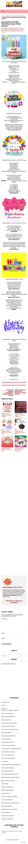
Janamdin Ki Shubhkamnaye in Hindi (11, 31)
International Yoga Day (7, 768)
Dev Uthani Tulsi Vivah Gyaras (9, 729)
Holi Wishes (4, 761)
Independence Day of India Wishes (11, 764)
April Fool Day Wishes (7, 713)
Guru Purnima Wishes (7, 755)
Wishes (8, 16)
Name (3, 633)
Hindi (2, 705)
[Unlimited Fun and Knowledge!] (14, 6)
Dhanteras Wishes (6, 732)
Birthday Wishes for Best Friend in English (14, 382)
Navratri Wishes (5, 793)
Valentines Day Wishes (7, 816)
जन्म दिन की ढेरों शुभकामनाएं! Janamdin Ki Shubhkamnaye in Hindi (8, 392)
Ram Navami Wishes (7, 806)
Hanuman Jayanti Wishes (8, 758)
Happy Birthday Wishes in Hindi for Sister (6, 432)
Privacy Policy (23, 842)
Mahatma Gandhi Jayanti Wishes (10, 777)
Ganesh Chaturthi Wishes (8, 745)
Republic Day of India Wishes (9, 809)
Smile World (5, 28)
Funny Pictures (5, 702)
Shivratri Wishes (6, 812)
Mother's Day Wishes (7, 787)
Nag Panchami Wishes (7, 790)
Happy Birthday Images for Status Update (14, 385)
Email (3, 638)
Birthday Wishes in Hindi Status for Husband (20, 449)
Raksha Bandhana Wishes (8, 664)
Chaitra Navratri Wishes (8, 726)
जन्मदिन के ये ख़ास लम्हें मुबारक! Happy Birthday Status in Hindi (20, 392)
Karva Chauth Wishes (7, 771)
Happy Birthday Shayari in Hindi (14, 29)
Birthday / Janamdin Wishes (18, 16)
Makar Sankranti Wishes (8, 780)
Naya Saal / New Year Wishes (9, 796)
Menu (2, 11)
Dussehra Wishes (6, 739)
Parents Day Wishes (7, 800)
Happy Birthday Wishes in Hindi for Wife (6, 449)
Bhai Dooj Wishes (6, 720)
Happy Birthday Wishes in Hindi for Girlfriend (20, 415)
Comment (4, 619)
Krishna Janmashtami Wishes (9, 774)
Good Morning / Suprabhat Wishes (11, 748)
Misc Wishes (4, 784)
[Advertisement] (14, 515)
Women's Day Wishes (7, 819)
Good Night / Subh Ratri (8, 752)
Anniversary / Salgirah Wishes (9, 710)
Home (3, 16)
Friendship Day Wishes (7, 742)
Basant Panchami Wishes (8, 716)
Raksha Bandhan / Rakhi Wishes (10, 803)
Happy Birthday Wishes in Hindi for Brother (20, 432)
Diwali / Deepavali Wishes (8, 736)
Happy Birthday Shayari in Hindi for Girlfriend (6, 415)
